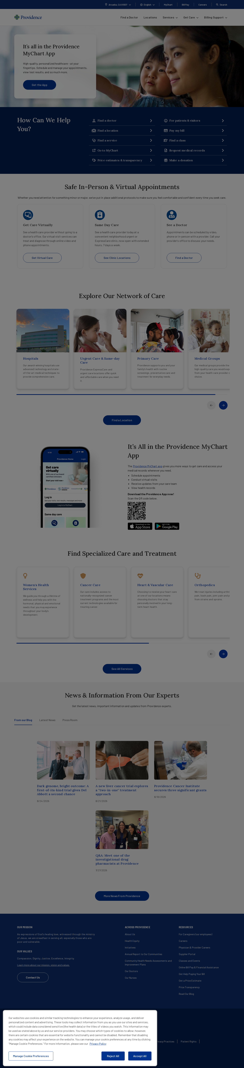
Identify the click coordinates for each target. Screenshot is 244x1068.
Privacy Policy (97, 1043)
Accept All (139, 1056)
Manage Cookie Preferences (31, 1056)
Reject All (113, 1056)
